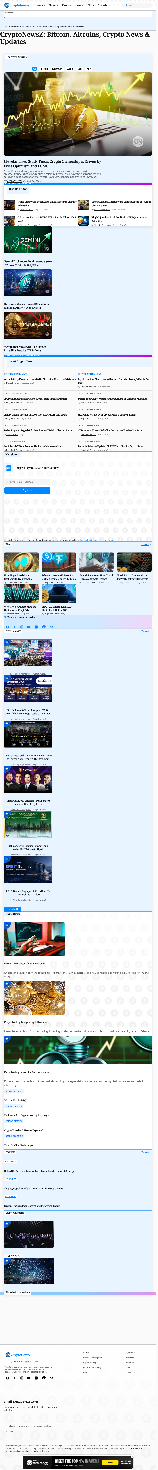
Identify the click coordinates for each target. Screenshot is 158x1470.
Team (128, 1368)
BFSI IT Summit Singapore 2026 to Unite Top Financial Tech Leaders (28, 892)
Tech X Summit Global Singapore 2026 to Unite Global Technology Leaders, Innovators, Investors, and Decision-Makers (28, 713)
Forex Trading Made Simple (18, 1145)
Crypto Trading (89, 1363)
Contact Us (130, 1372)
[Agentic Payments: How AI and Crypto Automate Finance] (96, 562)
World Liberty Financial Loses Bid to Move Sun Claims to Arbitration (47, 203)
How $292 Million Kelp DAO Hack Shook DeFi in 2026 (56, 608)
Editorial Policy (10, 1426)
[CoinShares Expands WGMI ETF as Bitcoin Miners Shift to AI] (9, 221)
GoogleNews (44, 627)
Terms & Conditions (88, 540)
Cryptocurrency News (15, 374)
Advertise (130, 1363)
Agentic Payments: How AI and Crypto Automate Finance (96, 577)
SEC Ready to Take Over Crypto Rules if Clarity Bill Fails (107, 414)
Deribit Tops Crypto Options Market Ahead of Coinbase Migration (112, 398)
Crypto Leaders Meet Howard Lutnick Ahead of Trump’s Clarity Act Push (121, 203)
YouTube (29, 627)
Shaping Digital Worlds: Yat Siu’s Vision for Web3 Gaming (33, 1188)
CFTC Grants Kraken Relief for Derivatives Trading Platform (110, 430)
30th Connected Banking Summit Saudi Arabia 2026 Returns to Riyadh (28, 847)
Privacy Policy (107, 540)
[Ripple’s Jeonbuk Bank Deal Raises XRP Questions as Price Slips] (83, 221)
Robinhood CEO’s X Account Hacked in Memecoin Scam (33, 446)
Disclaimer (8, 1431)
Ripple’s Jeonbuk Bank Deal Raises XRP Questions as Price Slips (119, 219)
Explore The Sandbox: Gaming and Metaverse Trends (32, 1206)
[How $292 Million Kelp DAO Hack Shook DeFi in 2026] (59, 593)
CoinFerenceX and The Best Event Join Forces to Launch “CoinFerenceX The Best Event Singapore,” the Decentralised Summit (28, 759)
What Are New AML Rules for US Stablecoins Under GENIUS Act (58, 577)
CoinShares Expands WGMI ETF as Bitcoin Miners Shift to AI (46, 219)
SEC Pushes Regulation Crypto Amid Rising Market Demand (35, 398)
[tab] (34, 69)
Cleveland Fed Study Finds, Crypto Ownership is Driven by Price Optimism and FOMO (44, 26)
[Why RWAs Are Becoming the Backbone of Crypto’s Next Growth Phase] (21, 593)
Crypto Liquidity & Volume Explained (23, 1130)
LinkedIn (36, 627)
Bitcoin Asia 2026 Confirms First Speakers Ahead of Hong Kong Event (28, 802)
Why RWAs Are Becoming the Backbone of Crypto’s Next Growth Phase (20, 608)
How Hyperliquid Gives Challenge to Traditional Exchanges (17, 577)
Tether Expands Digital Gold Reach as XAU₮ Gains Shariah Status (38, 430)
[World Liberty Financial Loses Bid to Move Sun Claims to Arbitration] (9, 205)
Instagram (22, 627)
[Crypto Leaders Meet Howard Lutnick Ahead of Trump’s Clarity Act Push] (83, 205)
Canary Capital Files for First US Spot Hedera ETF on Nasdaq (35, 414)
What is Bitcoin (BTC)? (15, 1100)
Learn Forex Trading (92, 1368)
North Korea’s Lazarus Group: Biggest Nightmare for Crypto (133, 577)
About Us (130, 1358)
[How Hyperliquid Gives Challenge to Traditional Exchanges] (21, 562)
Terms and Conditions (42, 1426)
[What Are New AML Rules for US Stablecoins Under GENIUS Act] (59, 562)
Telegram (51, 627)
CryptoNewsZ (17, 5)
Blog (85, 1372)
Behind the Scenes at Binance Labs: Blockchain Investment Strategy (39, 1171)
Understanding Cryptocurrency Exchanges (26, 1115)
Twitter (14, 627)
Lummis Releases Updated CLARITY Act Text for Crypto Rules (110, 446)
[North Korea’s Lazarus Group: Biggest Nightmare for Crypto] (134, 562)
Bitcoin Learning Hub (92, 1358)
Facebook (7, 627)
